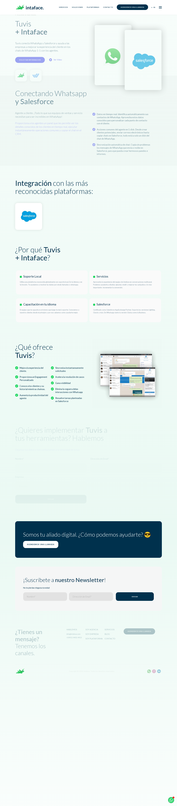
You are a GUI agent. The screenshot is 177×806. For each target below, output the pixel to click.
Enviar (135, 596)
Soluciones (77, 7)
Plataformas (93, 7)
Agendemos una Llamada (132, 7)
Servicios (63, 7)
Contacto (108, 7)
